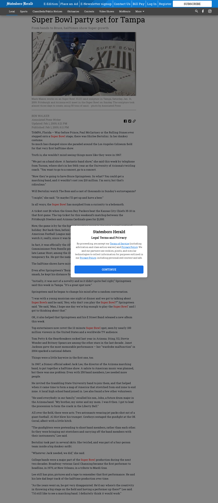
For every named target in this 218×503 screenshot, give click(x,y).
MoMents (124, 11)
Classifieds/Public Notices (47, 11)
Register (165, 4)
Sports (23, 11)
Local (12, 11)
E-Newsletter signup (96, 4)
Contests (89, 11)
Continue (109, 269)
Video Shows (106, 11)
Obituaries (73, 11)
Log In (152, 4)
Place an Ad (69, 4)
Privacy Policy (129, 247)
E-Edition (51, 4)
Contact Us (122, 4)
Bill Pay (139, 4)
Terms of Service (119, 243)
